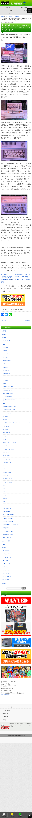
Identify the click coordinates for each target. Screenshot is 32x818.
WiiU (4, 468)
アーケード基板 (8, 10)
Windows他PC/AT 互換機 (9, 409)
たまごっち (5, 367)
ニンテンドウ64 (6, 455)
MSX (4, 403)
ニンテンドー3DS (7, 341)
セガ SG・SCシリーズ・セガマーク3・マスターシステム (16, 423)
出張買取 (4, 331)
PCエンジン (6, 436)
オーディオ (5, 357)
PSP (4, 491)
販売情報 (4, 547)
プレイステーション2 (8, 482)
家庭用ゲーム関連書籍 (8, 518)
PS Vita (4, 495)
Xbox (4, 501)
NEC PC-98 (5, 377)
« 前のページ (4, 320)
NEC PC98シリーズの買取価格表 (11, 274)
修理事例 (4, 334)
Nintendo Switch (7, 472)
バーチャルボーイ (7, 360)
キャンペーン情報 (6, 541)
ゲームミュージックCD (8, 521)
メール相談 (11, 815)
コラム (8, 13)
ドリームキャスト (7, 432)
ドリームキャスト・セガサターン (11, 524)
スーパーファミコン (7, 452)
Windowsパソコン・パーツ (9, 413)
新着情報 (4, 583)
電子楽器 (5, 419)
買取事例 (4, 337)
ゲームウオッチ (6, 475)
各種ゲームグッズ (7, 537)
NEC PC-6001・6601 (8, 390)
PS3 (4, 485)
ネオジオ (5, 498)
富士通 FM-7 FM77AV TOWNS (10, 400)
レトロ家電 (5, 380)
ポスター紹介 (5, 567)
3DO (4, 344)
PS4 (4, 488)
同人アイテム (6, 550)
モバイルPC (6, 416)
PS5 (4, 363)
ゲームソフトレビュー (7, 554)
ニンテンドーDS (7, 462)
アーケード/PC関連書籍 (8, 514)
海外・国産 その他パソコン (9, 406)
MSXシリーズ (6, 560)
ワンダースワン (6, 505)
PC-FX (4, 439)
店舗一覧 (8, 7)
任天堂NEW (5, 528)
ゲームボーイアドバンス (8, 449)
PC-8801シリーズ (7, 557)
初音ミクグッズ (6, 373)
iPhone (4, 383)
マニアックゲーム (7, 508)
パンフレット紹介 (6, 573)
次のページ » (28, 320)
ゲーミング (5, 354)
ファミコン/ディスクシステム (10, 442)
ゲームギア (5, 347)
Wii (3, 465)
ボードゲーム (6, 370)
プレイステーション (7, 478)
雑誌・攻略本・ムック (8, 534)
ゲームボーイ (6, 446)
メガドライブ (6, 426)
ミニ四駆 (5, 350)
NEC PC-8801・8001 (8, 386)
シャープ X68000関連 (8, 393)
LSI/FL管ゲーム (6, 511)
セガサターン (6, 429)
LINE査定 (20, 815)
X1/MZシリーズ (6, 563)
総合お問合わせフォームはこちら (9, 694)
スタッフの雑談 (5, 580)
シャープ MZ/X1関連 (8, 396)
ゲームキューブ (6, 459)
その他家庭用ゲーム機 (8, 531)
